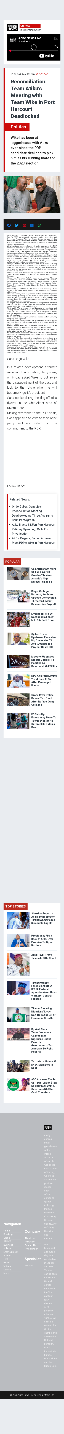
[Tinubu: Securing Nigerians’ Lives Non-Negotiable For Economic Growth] (18, 1008)
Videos (7, 1266)
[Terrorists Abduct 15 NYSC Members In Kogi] (18, 1061)
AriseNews (42, 74)
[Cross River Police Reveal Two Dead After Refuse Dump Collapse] (18, 694)
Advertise (29, 1241)
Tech (6, 1259)
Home (7, 1230)
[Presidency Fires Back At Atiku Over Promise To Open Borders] (18, 935)
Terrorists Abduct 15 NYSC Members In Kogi (44, 1064)
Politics (18, 126)
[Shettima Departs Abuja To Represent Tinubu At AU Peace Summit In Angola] (18, 913)
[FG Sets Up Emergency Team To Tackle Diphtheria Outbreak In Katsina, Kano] (18, 714)
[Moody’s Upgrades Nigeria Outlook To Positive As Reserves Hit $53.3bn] (18, 656)
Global (7, 1237)
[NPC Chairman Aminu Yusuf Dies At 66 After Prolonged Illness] (18, 675)
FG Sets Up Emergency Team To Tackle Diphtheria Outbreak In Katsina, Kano (43, 721)
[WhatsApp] (12, 493)
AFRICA (7, 1241)
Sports (7, 1255)
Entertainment (11, 1252)
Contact (8, 1269)
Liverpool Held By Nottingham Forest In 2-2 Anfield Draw (42, 617)
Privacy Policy (31, 1248)
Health (7, 1262)
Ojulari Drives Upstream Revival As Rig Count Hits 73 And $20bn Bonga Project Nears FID (43, 640)
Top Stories (15, 906)
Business (8, 1245)
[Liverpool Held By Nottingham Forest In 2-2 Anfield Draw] (18, 613)
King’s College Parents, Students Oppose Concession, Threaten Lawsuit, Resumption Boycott (44, 598)
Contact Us (30, 1245)
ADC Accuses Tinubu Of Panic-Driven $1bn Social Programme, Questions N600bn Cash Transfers (44, 1086)
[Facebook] (7, 493)
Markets (29, 1265)
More (6, 1273)
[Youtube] (14, 493)
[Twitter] (9, 493)
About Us (29, 1238)
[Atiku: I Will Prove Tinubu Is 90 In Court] (18, 954)
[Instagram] (11, 493)
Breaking (8, 1234)
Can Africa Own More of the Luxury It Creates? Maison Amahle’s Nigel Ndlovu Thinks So (43, 575)
